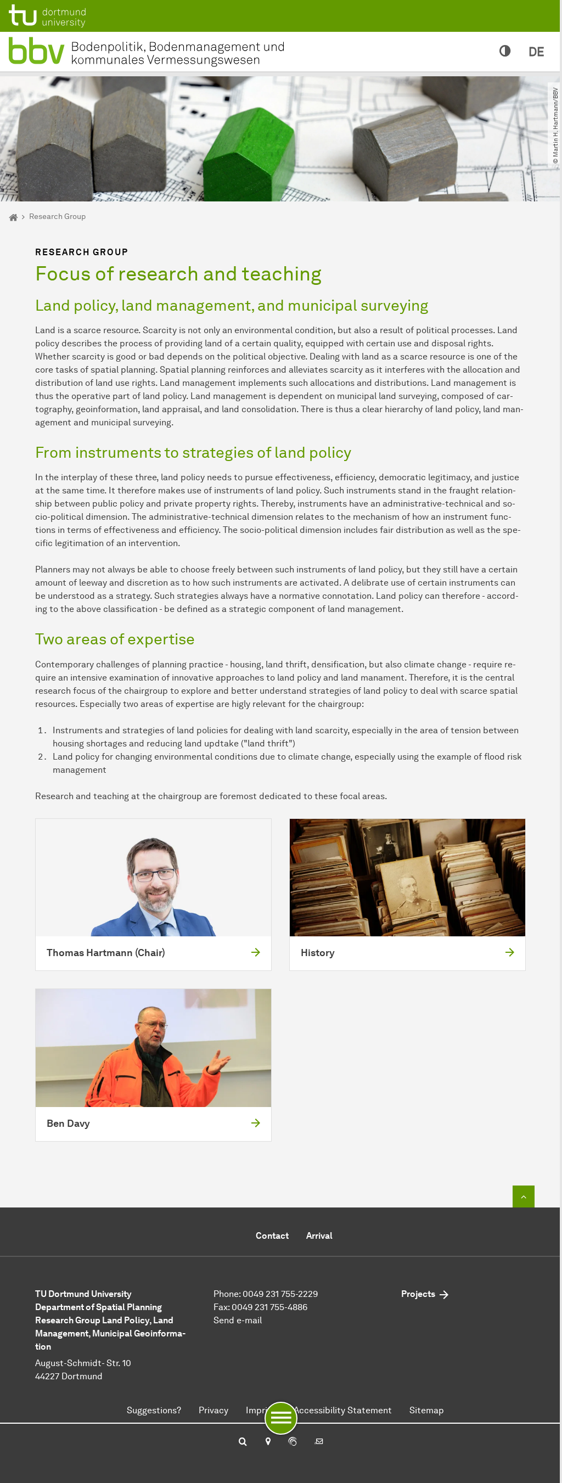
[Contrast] (505, 52)
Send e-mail (237, 1320)
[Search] (243, 1442)
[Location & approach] (267, 1442)
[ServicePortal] (292, 1442)
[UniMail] (319, 1442)
